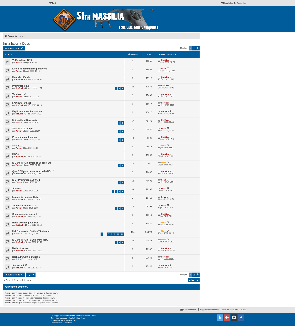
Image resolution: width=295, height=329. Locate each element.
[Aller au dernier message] (170, 60)
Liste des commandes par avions (29, 68)
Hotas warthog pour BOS (25, 222)
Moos (163, 146)
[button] (198, 48)
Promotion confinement (24, 137)
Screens (16, 188)
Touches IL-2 (19, 94)
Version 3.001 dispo (22, 128)
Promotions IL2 (20, 86)
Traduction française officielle (62, 318)
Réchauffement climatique (26, 257)
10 (118, 234)
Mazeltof (69, 320)
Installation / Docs (16, 43)
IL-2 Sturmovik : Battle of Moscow (30, 239)
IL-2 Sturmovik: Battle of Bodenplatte (31, 163)
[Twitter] (220, 317)
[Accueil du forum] (106, 19)
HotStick (165, 60)
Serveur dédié (19, 265)
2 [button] (194, 48)
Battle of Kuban (20, 248)
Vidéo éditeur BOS (22, 60)
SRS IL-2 (17, 145)
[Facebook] (241, 317)
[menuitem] (52, 3)
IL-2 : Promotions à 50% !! (26, 180)
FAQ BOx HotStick (21, 103)
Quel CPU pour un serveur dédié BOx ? (33, 171)
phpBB (65, 316)
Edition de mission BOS (25, 197)
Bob (17, 259)
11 (122, 234)
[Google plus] (227, 317)
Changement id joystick (24, 214)
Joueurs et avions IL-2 (24, 205)
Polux (18, 62)
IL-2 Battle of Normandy (24, 120)
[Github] (234, 317)
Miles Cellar (80, 318)
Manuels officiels (21, 77)
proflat (57, 320)
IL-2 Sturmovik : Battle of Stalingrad (31, 231)
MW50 (15, 154)
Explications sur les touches (27, 111)
